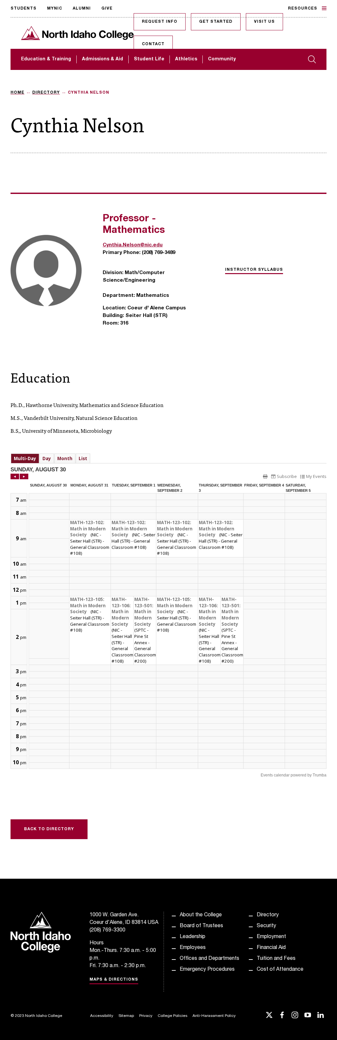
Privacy (145, 1016)
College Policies (172, 1016)
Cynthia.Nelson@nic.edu (133, 245)
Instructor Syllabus (254, 270)
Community (222, 59)
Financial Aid (271, 948)
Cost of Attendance (280, 969)
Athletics (186, 59)
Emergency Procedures (207, 969)
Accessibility (101, 1016)
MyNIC (54, 9)
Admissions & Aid (102, 59)
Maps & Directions (114, 980)
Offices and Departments (209, 958)
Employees (193, 948)
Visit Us (264, 22)
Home (17, 93)
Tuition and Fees (276, 958)
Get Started (215, 22)
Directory (46, 93)
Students (24, 9)
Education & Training (46, 59)
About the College (201, 915)
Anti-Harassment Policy (214, 1016)
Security (266, 926)
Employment (271, 937)
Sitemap (126, 1016)
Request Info (159, 22)
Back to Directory (49, 829)
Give (107, 9)
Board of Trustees (201, 926)
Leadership (192, 937)
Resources (302, 9)
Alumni (82, 9)
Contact (153, 44)
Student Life (149, 59)
